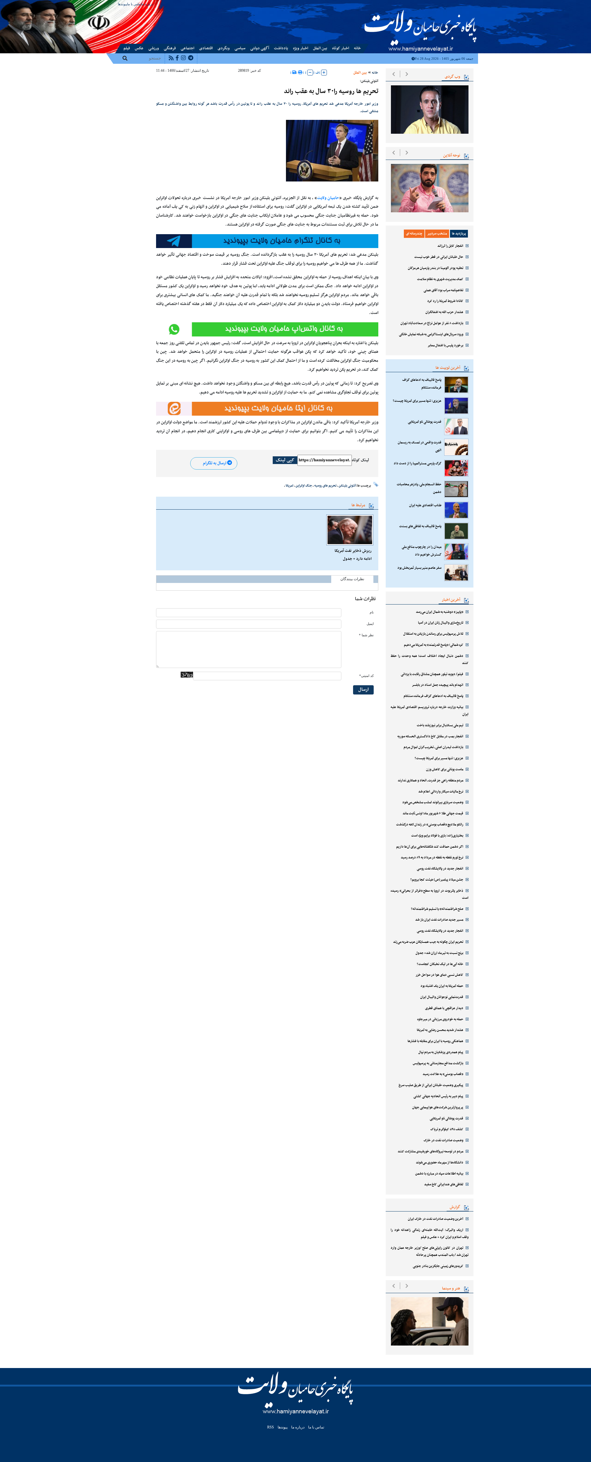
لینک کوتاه (360, 460)
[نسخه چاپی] (300, 72)
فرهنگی (170, 48)
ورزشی (153, 48)
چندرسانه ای (414, 233)
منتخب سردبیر (437, 233)
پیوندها (122, 4)
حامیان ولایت (328, 198)
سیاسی (240, 48)
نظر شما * (366, 635)
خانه (357, 48)
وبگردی (224, 48)
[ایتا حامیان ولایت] (267, 329)
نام (372, 612)
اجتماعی (187, 48)
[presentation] (393, 74)
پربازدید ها (459, 233)
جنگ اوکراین (304, 485)
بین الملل (320, 48)
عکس (139, 48)
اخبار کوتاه (340, 48)
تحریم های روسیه (325, 485)
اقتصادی (206, 48)
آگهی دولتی (259, 48)
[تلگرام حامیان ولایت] (267, 241)
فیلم (126, 48)
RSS (270, 1427)
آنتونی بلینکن (347, 485)
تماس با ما (134, 4)
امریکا (289, 485)
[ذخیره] (294, 72)
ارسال (363, 690)
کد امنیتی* (366, 676)
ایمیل (370, 623)
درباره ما (147, 4)
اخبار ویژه (300, 48)
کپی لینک (285, 460)
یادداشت (281, 48)
